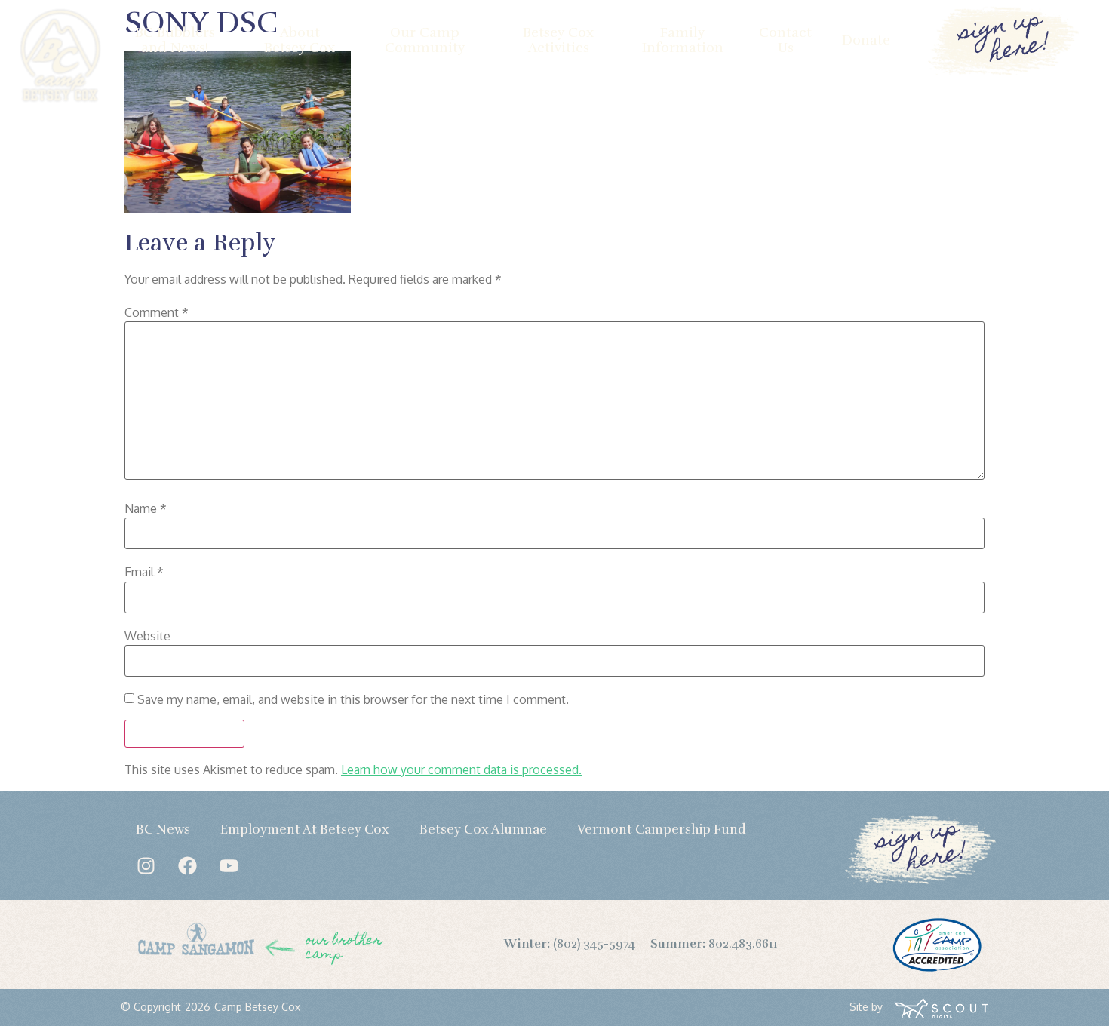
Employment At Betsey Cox (304, 829)
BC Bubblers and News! (175, 40)
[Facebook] (187, 866)
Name (145, 508)
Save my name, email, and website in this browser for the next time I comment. (353, 699)
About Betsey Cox (299, 40)
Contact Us (785, 40)
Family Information (682, 40)
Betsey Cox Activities (558, 40)
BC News (163, 829)
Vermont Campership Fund (661, 829)
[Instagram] (145, 866)
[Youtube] (228, 866)
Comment (156, 312)
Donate (866, 40)
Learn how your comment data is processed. (461, 769)
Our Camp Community (425, 40)
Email (144, 572)
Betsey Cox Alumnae (483, 829)
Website (147, 636)
